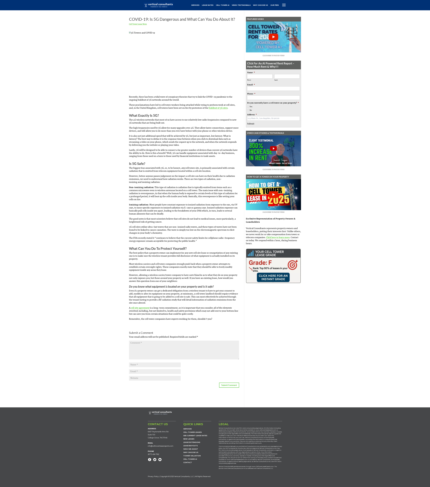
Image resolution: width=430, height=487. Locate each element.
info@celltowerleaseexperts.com (160, 446)
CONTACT (187, 462)
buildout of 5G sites (218, 108)
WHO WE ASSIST (190, 449)
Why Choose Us (260, 5)
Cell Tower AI (222, 5)
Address (252, 114)
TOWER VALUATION (192, 456)
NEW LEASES (188, 439)
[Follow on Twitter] (155, 459)
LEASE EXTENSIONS (191, 442)
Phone (251, 94)
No (251, 110)
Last (276, 80)
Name (251, 72)
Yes (251, 107)
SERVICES (187, 429)
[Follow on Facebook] (149, 459)
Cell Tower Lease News (138, 24)
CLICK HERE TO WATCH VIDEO (273, 55)
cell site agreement (140, 308)
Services (195, 5)
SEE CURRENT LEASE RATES (195, 435)
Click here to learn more (278, 238)
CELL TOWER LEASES (192, 432)
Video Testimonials (241, 5)
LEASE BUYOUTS (190, 446)
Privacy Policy (153, 476)
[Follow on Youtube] (160, 459)
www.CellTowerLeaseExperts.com (263, 466)
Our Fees (274, 5)
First (249, 80)
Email (251, 85)
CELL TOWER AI (190, 459)
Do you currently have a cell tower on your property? (273, 103)
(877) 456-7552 (153, 454)
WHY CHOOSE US (190, 452)
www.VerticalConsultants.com (234, 468)
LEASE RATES (207, 5)
